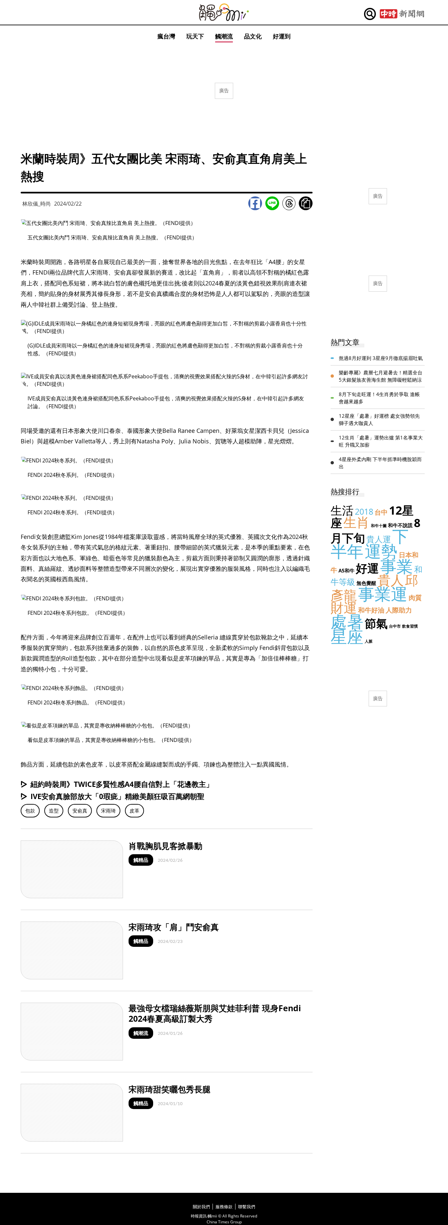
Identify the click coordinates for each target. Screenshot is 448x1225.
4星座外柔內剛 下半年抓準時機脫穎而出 (380, 463)
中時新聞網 (402, 14)
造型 (54, 810)
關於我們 (201, 1207)
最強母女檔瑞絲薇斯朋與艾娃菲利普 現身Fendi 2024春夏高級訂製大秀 (215, 1013)
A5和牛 (346, 570)
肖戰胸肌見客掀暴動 (165, 845)
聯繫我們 (246, 1207)
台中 (381, 512)
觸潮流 (224, 36)
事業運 (382, 594)
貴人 (390, 580)
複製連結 (306, 203)
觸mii (224, 12)
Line (272, 203)
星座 (347, 636)
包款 (30, 810)
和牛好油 (371, 610)
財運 (344, 607)
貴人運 (378, 539)
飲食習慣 (410, 626)
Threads (288, 203)
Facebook (255, 203)
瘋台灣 (166, 36)
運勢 (381, 551)
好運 (367, 568)
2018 (364, 511)
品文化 (253, 36)
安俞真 (79, 810)
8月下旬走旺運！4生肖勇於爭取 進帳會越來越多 (379, 398)
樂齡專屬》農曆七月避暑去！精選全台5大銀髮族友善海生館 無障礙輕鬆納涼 (380, 376)
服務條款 (224, 1207)
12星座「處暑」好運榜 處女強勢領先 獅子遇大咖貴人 (379, 419)
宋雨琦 (108, 810)
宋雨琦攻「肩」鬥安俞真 (174, 926)
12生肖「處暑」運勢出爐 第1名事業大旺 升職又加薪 (381, 441)
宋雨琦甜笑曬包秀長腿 (170, 1089)
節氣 (376, 623)
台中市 (395, 626)
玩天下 (195, 36)
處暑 (347, 621)
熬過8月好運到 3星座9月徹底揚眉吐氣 (381, 358)
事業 (396, 566)
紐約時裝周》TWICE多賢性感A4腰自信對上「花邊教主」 (122, 784)
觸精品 (140, 860)
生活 (342, 510)
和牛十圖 (379, 525)
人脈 (369, 641)
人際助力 (399, 610)
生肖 (356, 522)
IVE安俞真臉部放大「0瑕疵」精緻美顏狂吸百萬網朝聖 (117, 796)
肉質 (415, 597)
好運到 (282, 36)
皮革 (134, 810)
